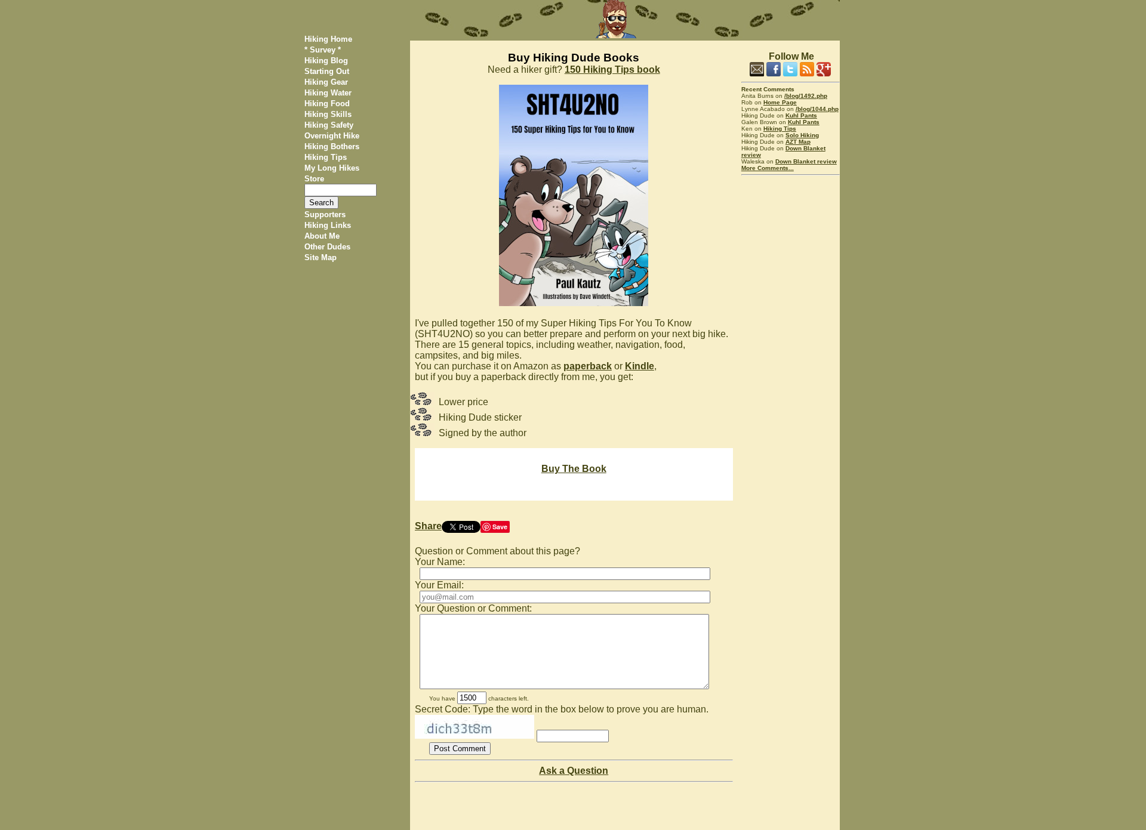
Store (314, 178)
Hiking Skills (328, 114)
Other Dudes (327, 246)
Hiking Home (328, 39)
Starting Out (326, 71)
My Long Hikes (331, 167)
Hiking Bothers (331, 146)
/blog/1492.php (805, 95)
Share (428, 526)
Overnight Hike (331, 135)
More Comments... (767, 168)
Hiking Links (327, 225)
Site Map (320, 257)
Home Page (780, 102)
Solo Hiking (802, 135)
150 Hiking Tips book (612, 69)
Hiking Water (328, 92)
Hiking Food (327, 103)
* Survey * (322, 49)
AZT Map (798, 141)
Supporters (325, 214)
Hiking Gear (326, 82)
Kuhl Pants (801, 115)
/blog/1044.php (817, 109)
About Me (322, 236)
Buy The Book (573, 469)
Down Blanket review (806, 161)
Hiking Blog (326, 60)
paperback (587, 366)
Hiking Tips (325, 157)
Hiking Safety (328, 125)
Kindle (639, 366)
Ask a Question (573, 771)
